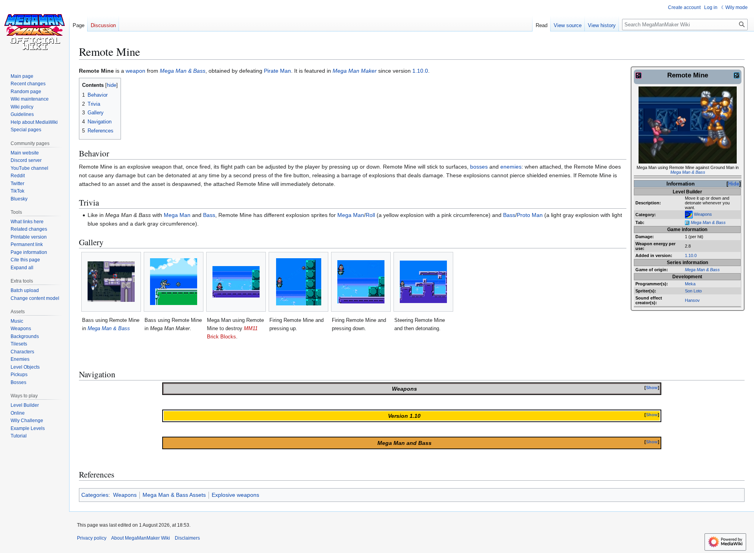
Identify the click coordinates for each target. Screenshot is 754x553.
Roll (370, 215)
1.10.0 (691, 255)
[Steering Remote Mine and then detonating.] (423, 282)
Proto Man (530, 215)
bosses (479, 167)
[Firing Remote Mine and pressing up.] (298, 281)
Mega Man (177, 215)
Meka (690, 283)
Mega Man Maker (355, 71)
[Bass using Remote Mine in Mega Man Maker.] (173, 281)
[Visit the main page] (34, 31)
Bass (209, 215)
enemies (511, 167)
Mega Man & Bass (687, 172)
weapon (135, 71)
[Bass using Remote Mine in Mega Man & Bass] (111, 281)
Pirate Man (277, 71)
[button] (22, 267)
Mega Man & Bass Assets (174, 495)
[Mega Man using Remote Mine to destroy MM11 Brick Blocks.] (236, 282)
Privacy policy (91, 538)
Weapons (703, 214)
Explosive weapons (235, 495)
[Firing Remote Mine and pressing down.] (360, 281)
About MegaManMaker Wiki (140, 538)
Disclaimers (187, 538)
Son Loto (693, 290)
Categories (94, 495)
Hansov (692, 300)
